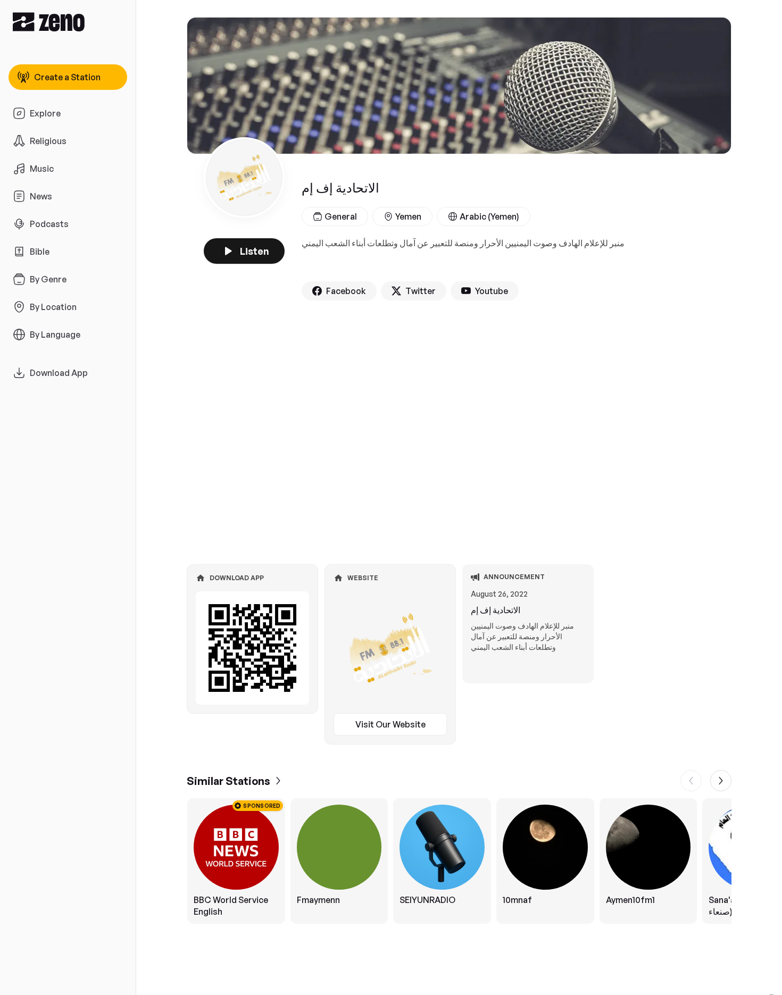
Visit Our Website (390, 724)
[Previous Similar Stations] (691, 780)
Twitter (420, 291)
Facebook (346, 291)
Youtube (491, 291)
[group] (459, 861)
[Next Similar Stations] (720, 780)
